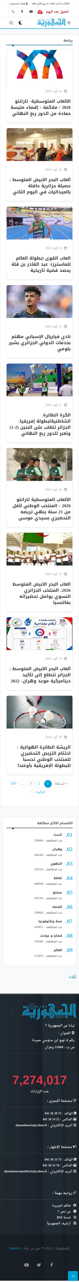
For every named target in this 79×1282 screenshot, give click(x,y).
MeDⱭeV (16, 1248)
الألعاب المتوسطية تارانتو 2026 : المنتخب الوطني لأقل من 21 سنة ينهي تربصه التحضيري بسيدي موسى (42, 508)
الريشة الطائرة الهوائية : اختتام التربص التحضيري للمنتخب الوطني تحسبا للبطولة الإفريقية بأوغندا (44, 756)
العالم (58, 950)
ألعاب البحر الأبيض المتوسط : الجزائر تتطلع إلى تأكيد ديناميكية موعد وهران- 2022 (40, 674)
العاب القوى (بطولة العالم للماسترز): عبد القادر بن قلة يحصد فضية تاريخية (41, 264)
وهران (57, 849)
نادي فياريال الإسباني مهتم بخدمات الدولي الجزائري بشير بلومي (40, 342)
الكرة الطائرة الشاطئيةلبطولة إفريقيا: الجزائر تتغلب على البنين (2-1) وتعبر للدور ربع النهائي (40, 424)
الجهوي (56, 864)
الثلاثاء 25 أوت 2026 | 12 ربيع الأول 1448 (51, 4)
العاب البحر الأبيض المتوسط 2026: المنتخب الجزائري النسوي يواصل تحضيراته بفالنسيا (42, 593)
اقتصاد (57, 907)
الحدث (57, 835)
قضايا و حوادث (51, 936)
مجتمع (57, 892)
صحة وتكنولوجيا (50, 921)
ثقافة (58, 878)
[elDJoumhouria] (31, 12)
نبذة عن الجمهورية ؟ (60, 1026)
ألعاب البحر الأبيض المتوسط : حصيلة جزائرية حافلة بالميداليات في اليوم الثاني (40, 185)
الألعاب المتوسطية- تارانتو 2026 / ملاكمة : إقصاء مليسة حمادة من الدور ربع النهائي (41, 107)
